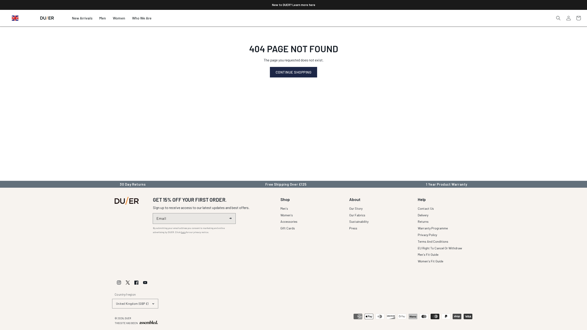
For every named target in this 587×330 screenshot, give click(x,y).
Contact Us (426, 208)
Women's (286, 215)
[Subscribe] (230, 218)
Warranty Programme (433, 228)
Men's (284, 208)
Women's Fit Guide (430, 261)
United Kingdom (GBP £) (132, 303)
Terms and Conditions (433, 241)
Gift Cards (287, 228)
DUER (128, 318)
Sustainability (358, 221)
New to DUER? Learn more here (293, 5)
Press (353, 228)
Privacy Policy (427, 235)
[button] (102, 18)
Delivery (423, 215)
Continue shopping (294, 72)
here (183, 232)
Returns (423, 221)
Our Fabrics (357, 215)
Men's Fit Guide (428, 254)
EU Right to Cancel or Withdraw (440, 248)
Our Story (356, 208)
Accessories (288, 221)
